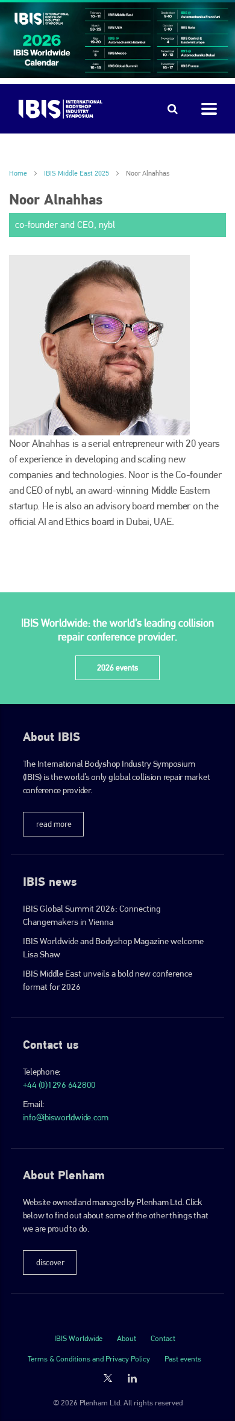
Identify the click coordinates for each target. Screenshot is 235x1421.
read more (54, 824)
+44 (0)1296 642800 (59, 1084)
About (126, 1338)
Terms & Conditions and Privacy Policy (89, 1358)
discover (50, 1262)
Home (18, 173)
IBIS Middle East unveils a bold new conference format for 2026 (107, 980)
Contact (163, 1338)
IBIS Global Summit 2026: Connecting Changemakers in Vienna (92, 915)
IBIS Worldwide (78, 1338)
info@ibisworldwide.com (66, 1117)
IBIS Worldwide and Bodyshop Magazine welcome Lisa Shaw (113, 948)
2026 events (117, 667)
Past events (182, 1358)
